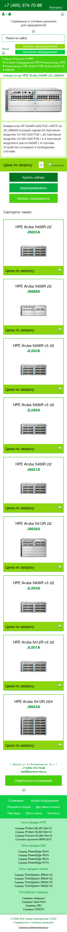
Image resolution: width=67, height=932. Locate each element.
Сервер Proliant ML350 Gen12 (33, 828)
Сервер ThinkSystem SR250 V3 (33, 882)
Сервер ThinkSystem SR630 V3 (33, 878)
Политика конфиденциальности (33, 927)
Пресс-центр (34, 813)
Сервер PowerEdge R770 (33, 862)
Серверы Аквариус (33, 898)
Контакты (56, 7)
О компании (15, 800)
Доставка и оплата (48, 807)
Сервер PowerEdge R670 (33, 859)
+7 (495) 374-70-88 (23, 5)
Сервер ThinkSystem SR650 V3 (33, 886)
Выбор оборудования (45, 800)
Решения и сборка (19, 807)
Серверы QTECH (33, 909)
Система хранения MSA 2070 (33, 839)
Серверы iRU (33, 905)
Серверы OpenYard (33, 902)
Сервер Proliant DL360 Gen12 (33, 832)
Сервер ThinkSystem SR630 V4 (33, 875)
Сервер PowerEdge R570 (33, 855)
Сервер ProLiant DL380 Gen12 (33, 835)
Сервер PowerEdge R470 (33, 851)
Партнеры (13, 813)
